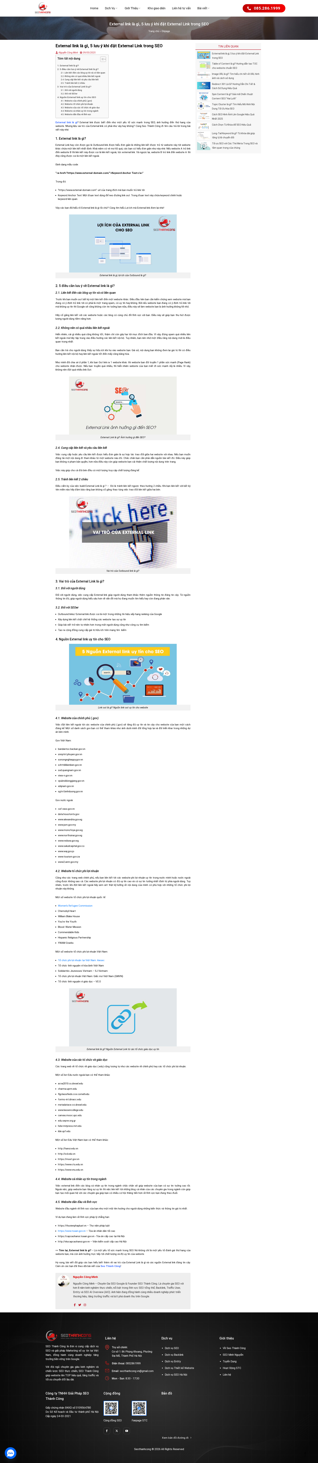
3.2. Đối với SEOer (69, 94)
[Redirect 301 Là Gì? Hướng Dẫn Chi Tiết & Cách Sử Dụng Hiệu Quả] (203, 85)
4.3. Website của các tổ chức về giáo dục (80, 107)
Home (94, 8)
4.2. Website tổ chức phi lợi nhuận (77, 104)
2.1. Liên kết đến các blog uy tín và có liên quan (83, 73)
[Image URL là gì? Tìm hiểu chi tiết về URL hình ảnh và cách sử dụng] (203, 74)
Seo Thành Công (110, 1266)
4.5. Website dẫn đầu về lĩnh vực (76, 114)
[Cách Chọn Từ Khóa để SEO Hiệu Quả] (203, 125)
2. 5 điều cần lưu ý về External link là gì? (78, 69)
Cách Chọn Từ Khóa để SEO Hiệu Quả (231, 124)
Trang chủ (153, 31)
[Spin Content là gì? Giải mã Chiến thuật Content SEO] (203, 96)
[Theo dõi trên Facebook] (107, 1431)
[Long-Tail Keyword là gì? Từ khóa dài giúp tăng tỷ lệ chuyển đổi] (203, 135)
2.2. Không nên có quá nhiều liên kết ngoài (80, 76)
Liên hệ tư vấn (181, 8)
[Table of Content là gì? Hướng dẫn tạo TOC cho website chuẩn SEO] (203, 65)
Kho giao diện (156, 8)
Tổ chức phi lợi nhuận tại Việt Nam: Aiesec (81, 960)
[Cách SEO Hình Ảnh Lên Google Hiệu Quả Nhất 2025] (203, 115)
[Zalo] (10, 1453)
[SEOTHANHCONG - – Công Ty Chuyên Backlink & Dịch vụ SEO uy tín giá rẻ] (43, 8)
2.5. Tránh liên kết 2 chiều (73, 83)
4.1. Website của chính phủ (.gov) (76, 101)
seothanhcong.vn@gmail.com (137, 1371)
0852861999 (133, 1363)
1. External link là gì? (68, 65)
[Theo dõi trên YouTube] (126, 1431)
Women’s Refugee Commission (75, 905)
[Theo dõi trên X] (116, 1431)
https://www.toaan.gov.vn (72, 1230)
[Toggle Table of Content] (101, 59)
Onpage (166, 31)
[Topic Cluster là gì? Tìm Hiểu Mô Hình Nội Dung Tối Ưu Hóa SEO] (203, 105)
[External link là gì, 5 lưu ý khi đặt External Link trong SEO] (203, 55)
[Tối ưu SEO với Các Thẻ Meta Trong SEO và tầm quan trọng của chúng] (203, 145)
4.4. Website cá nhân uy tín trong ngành (79, 111)
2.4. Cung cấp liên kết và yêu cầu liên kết (80, 79)
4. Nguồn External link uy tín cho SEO (76, 97)
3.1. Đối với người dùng (71, 90)
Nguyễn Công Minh (68, 52)
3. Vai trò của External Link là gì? (74, 86)
